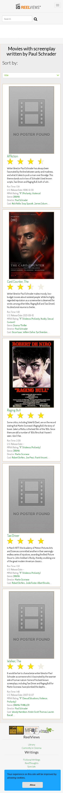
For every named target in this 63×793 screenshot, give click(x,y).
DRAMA (16, 196)
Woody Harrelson (19, 711)
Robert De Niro (18, 457)
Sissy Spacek (27, 203)
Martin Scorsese (22, 454)
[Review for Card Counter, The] (31, 245)
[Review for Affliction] (31, 120)
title (6, 75)
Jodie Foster (31, 582)
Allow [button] (32, 785)
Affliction (12, 156)
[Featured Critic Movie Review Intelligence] (16, 730)
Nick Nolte (16, 203)
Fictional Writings (31, 759)
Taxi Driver (13, 535)
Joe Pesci (30, 457)
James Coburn (40, 203)
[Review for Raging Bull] (31, 374)
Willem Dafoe (29, 332)
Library (31, 744)
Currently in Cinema (31, 747)
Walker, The (14, 661)
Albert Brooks (43, 582)
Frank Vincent (41, 457)
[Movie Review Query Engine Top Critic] (31, 730)
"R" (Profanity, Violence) (30, 193)
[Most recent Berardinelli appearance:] (46, 730)
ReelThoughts (31, 763)
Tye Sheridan (41, 332)
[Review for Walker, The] (31, 625)
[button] (26, 778)
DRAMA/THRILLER (21, 705)
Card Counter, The (18, 281)
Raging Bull (14, 410)
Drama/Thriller (20, 325)
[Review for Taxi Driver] (31, 499)
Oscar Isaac (17, 332)
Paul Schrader (21, 200)
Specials (31, 766)
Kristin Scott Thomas (37, 711)
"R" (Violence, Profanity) (30, 447)
